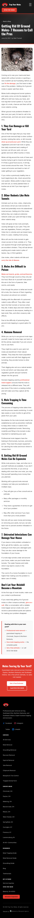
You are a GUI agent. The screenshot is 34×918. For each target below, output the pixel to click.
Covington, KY (7, 827)
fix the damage (10, 83)
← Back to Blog (6, 21)
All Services (7, 740)
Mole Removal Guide (9, 858)
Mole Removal (7, 745)
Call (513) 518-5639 (17, 688)
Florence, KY (7, 832)
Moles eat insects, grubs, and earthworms (16, 274)
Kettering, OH (7, 801)
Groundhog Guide (8, 863)
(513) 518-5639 (9, 10)
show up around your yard (10, 142)
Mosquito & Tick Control (11, 775)
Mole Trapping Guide (10, 853)
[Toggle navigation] (30, 4)
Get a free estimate (13, 648)
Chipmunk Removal (9, 770)
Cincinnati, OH (7, 791)
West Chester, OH (8, 817)
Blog (4, 868)
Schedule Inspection (11, 896)
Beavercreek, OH (8, 807)
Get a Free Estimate (16, 683)
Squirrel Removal (8, 760)
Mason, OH (6, 812)
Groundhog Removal (9, 750)
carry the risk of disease (10, 260)
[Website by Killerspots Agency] (19, 912)
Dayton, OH (6, 796)
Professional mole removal (16, 630)
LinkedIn (17, 729)
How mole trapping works (15, 642)
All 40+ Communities (10, 842)
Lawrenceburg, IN (9, 837)
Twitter (7, 729)
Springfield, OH (8, 822)
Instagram (20, 723)
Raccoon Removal (9, 755)
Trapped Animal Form (10, 781)
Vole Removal (7, 765)
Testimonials (7, 873)
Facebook (8, 723)
